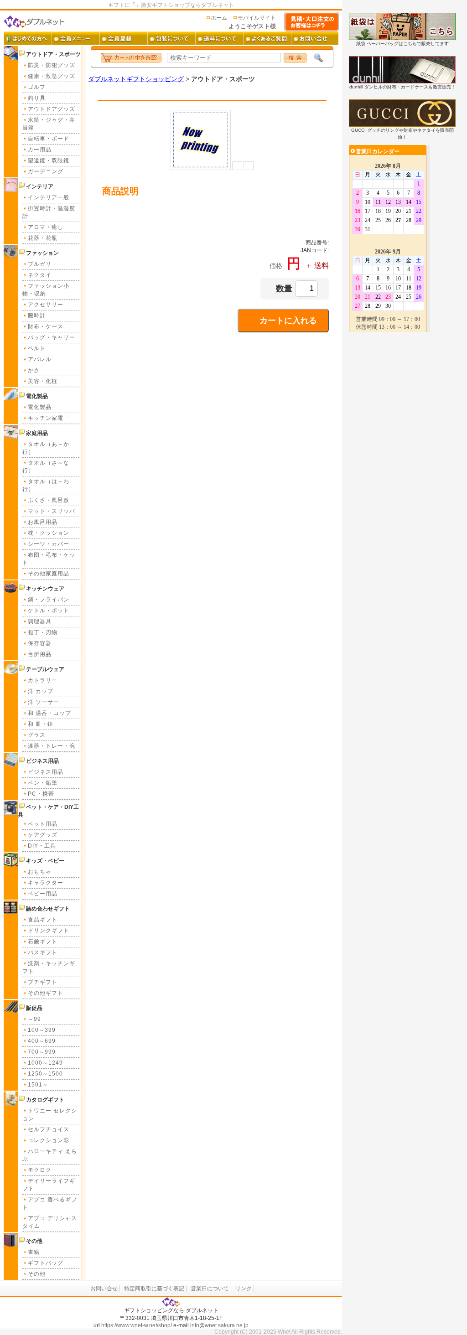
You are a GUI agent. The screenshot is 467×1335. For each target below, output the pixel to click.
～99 (34, 1019)
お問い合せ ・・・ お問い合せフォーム (315, 38)
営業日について (210, 1288)
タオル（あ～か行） (45, 448)
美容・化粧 (42, 381)
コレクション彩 (48, 1140)
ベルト (37, 348)
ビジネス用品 (45, 772)
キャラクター (45, 883)
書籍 (34, 1252)
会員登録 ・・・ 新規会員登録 (123, 38)
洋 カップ (40, 691)
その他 (37, 1274)
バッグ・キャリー (51, 337)
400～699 (42, 1041)
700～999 (42, 1052)
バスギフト (42, 952)
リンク (243, 1288)
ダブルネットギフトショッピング (136, 79)
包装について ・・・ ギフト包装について (171, 38)
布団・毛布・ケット (48, 559)
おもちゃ (40, 872)
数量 (284, 288)
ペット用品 (42, 824)
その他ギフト (45, 993)
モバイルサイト (257, 18)
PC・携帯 (41, 794)
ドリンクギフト (48, 930)
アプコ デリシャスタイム (49, 1222)
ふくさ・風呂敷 (48, 500)
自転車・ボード (48, 138)
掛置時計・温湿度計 (48, 212)
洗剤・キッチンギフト (48, 967)
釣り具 (37, 98)
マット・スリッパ (51, 511)
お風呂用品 (42, 522)
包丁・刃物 (42, 632)
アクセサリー (45, 304)
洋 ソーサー (43, 702)
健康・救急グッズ (51, 76)
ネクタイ (40, 275)
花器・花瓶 (42, 238)
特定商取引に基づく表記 (154, 1288)
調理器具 (40, 621)
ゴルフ (37, 87)
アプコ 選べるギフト (49, 1203)
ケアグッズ (42, 835)
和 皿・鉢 (40, 724)
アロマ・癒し (45, 227)
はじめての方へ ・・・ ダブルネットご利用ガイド (28, 38)
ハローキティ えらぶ (49, 1155)
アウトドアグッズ (51, 109)
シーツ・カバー (48, 544)
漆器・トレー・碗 (51, 746)
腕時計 (37, 315)
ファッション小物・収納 (45, 290)
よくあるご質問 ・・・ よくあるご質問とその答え (267, 38)
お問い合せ (104, 1288)
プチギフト (42, 982)
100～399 (42, 1030)
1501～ (38, 1084)
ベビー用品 (42, 893)
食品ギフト (42, 919)
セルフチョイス (48, 1129)
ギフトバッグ (45, 1263)
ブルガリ (40, 264)
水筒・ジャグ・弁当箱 (48, 124)
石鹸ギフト (42, 941)
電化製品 (40, 407)
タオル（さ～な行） (45, 467)
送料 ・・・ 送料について (219, 38)
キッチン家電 (45, 418)
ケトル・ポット (48, 610)
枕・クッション (48, 533)
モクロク (40, 1170)
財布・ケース (45, 326)
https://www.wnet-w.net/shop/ (136, 1325)
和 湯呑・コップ (49, 713)
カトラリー (42, 680)
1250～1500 (45, 1074)
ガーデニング (45, 171)
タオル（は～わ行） (45, 485)
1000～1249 (45, 1063)
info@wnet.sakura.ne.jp (219, 1325)
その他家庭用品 (48, 573)
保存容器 (40, 643)
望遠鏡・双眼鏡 (48, 160)
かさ (34, 370)
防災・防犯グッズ (51, 65)
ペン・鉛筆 (42, 783)
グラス (37, 735)
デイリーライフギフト (48, 1185)
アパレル (40, 359)
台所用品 (40, 654)
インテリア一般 (48, 197)
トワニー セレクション (49, 1114)
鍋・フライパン (48, 599)
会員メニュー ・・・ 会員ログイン (75, 38)
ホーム (219, 18)
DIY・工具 (42, 846)
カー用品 (40, 149)
